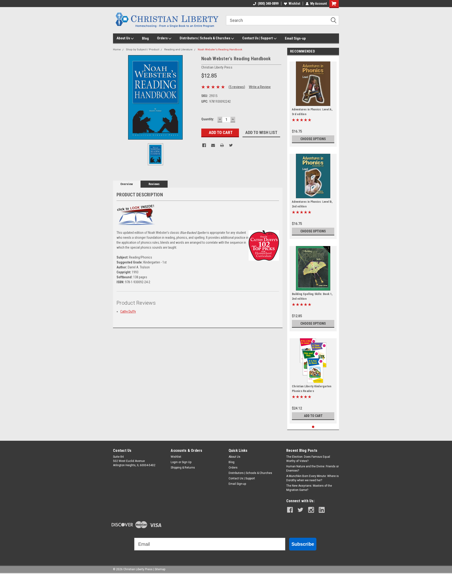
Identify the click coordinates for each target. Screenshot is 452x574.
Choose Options (313, 139)
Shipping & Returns (183, 467)
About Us (124, 38)
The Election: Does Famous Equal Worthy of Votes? (308, 459)
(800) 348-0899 (268, 3)
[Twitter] (231, 145)
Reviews (154, 184)
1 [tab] (313, 427)
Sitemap (160, 569)
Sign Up (186, 462)
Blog (145, 38)
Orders (162, 38)
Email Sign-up (295, 38)
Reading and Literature (178, 49)
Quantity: (207, 119)
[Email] (213, 145)
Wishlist (294, 3)
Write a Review (260, 87)
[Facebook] (204, 145)
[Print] (222, 145)
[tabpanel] (313, 102)
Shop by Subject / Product (142, 49)
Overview (126, 184)
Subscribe (302, 544)
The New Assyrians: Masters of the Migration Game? (309, 488)
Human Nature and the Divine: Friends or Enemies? (312, 468)
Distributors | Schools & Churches (205, 38)
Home (117, 49)
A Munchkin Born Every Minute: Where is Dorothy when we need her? (312, 478)
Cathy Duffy (128, 311)
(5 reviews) (237, 87)
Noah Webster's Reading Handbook (220, 49)
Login (174, 462)
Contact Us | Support (258, 38)
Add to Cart (313, 416)
